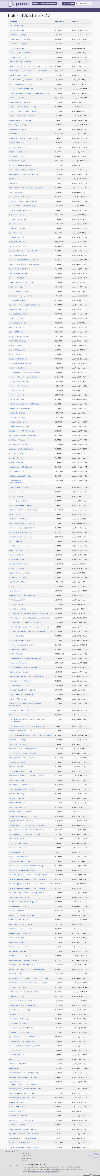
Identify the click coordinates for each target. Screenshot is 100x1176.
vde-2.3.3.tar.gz (15, 1059)
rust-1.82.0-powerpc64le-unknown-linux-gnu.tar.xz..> (30, 879)
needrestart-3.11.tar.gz (18, 672)
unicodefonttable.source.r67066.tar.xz (24, 1046)
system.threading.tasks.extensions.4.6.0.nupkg (28, 983)
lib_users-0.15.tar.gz (17, 555)
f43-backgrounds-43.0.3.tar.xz (21, 363)
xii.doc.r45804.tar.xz (17, 1107)
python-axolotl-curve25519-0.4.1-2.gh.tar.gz (26, 830)
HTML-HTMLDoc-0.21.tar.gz (20, 62)
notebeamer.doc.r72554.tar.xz (21, 685)
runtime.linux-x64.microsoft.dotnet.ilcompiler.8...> (29, 866)
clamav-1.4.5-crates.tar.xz (19, 269)
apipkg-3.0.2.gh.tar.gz (18, 147)
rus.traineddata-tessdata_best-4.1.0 (23, 870)
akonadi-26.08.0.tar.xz (18, 129)
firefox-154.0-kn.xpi (17, 395)
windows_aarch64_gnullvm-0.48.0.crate (25, 1089)
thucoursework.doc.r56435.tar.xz (22, 1001)
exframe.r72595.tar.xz (18, 359)
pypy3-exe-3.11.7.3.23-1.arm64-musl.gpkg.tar (27, 825)
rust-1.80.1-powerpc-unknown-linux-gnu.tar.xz (28, 875)
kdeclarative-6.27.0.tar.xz (19, 519)
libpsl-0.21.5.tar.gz (16, 568)
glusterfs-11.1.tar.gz (17, 440)
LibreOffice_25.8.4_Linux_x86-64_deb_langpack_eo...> (30, 71)
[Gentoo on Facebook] (13, 1165)
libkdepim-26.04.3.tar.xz (19, 564)
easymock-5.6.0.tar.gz (17, 327)
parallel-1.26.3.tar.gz (17, 762)
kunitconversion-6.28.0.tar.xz (20, 537)
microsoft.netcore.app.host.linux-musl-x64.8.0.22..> (30, 627)
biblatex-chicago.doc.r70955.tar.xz (23, 201)
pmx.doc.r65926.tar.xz (18, 785)
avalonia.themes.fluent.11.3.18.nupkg (24, 174)
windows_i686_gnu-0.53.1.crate (21, 1093)
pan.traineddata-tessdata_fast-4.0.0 (23, 749)
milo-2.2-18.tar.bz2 (16, 636)
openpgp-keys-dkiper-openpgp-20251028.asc (27, 726)
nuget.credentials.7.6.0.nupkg (21, 694)
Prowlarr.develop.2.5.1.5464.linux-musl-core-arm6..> (30, 93)
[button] (68, 3)
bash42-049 (13, 183)
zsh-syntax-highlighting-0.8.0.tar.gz (23, 1147)
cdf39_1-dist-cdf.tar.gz (18, 255)
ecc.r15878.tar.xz (16, 332)
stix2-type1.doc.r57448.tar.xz (20, 956)
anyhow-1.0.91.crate (17, 143)
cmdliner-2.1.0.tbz (16, 278)
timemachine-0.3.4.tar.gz (19, 1019)
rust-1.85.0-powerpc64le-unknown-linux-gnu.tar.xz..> (30, 888)
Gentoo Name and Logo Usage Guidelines (43, 1171)
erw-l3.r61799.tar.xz (17, 350)
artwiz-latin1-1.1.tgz (17, 161)
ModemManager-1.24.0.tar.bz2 (21, 84)
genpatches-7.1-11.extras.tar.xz (22, 431)
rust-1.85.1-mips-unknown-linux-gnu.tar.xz (26, 893)
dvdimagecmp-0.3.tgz (17, 323)
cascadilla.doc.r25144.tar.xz (20, 246)
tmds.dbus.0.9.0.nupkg (18, 1023)
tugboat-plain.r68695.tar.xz (20, 1032)
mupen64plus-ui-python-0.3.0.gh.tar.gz (25, 658)
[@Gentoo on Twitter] (10, 1165)
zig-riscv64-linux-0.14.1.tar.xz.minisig (24, 1134)
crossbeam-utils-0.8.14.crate (20, 296)
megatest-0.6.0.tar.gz (17, 609)
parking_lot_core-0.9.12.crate (20, 771)
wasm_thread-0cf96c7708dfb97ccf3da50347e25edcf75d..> (27, 1083)
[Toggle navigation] (9, 10)
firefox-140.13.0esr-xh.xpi (19, 381)
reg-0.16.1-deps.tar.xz (18, 857)
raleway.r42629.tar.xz (17, 848)
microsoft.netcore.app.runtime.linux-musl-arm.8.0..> (30, 631)
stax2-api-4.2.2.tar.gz (17, 951)
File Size (58, 21)
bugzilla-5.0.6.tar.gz (17, 228)
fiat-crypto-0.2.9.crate (17, 368)
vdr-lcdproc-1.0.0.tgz (17, 1064)
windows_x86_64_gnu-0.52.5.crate (22, 1098)
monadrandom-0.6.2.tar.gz (20, 640)
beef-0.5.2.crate (15, 192)
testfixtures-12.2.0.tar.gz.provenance (24, 992)
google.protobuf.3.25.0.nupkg (21, 449)
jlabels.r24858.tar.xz (17, 514)
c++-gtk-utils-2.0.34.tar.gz (19, 237)
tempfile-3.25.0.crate (17, 987)
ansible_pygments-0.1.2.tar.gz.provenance (26, 138)
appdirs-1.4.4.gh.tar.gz (18, 152)
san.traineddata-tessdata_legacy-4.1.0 (24, 902)
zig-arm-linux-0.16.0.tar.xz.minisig (23, 1129)
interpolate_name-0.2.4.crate (20, 505)
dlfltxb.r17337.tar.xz (17, 318)
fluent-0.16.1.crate (16, 399)
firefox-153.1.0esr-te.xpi (18, 386)
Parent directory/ (16, 26)
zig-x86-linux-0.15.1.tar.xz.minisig (22, 1138)
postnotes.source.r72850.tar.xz (21, 789)
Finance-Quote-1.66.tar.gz (19, 53)
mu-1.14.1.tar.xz (15, 654)
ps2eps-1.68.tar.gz (16, 798)
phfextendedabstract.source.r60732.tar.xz (26, 776)
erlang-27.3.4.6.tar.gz (17, 341)
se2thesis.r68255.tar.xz (18, 920)
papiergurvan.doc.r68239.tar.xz (22, 758)
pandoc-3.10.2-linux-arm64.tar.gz (22, 753)
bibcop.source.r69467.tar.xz (20, 197)
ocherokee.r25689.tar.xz (18, 715)
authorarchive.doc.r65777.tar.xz (22, 170)
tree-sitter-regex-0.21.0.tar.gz (21, 1028)
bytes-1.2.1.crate (15, 233)
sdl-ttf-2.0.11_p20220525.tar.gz (21, 915)
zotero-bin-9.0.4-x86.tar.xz (19, 1143)
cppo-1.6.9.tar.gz (16, 287)
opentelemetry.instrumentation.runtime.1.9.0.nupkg (30, 735)
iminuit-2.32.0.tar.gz (17, 496)
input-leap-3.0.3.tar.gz (18, 501)
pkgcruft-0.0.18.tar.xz (17, 780)
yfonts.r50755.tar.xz (17, 1125)
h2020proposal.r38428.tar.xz (20, 467)
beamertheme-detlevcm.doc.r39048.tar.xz (26, 188)
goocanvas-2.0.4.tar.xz (18, 444)
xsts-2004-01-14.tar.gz (18, 1116)
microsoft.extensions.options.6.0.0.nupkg (25, 622)
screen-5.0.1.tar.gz (16, 911)
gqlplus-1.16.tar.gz (16, 453)
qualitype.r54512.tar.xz (18, 843)
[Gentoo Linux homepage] (18, 4)
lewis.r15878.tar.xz (16, 550)
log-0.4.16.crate (15, 591)
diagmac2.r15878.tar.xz (18, 314)
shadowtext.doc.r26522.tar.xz (21, 924)
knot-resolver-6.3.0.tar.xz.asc (20, 532)
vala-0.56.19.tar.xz (16, 1055)
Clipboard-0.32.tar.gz (17, 35)
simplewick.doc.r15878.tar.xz (20, 929)
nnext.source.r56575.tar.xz (20, 681)
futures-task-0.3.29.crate (19, 426)
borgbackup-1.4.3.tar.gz (18, 219)
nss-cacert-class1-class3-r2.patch (22, 690)
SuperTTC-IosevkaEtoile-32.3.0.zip (22, 107)
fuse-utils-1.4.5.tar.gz (17, 417)
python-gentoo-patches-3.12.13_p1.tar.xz (25, 834)
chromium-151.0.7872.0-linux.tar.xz (23, 260)
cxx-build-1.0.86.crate (17, 300)
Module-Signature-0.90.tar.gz (21, 89)
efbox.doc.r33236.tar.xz (18, 336)
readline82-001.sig (16, 852)
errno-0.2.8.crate (16, 345)
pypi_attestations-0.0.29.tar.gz (21, 821)
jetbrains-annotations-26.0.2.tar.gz (23, 510)
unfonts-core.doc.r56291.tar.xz (21, 1041)
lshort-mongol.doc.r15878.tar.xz (22, 595)
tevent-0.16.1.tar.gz (17, 996)
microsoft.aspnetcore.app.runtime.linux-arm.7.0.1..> (30, 613)
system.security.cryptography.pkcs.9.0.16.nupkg (28, 978)
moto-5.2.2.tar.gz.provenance (21, 645)
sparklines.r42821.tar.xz (18, 947)
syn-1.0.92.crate (15, 974)
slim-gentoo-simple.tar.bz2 (20, 933)
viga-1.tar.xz (14, 1068)
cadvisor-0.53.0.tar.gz (17, 242)
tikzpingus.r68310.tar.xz (18, 1014)
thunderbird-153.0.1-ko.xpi (20, 1010)
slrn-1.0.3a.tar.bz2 (16, 938)
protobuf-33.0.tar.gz (17, 794)
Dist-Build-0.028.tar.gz (18, 44)
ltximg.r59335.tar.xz (17, 600)
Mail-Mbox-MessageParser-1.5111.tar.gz (25, 80)
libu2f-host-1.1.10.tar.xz (18, 582)
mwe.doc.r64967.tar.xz (18, 663)
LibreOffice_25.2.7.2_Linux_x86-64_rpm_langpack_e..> (30, 66)
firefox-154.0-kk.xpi (16, 390)
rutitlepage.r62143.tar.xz (19, 897)
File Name (13, 21)
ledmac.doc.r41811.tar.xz (19, 546)
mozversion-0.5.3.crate (18, 649)
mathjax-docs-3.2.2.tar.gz (19, 604)
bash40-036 (13, 179)
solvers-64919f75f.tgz (17, 942)
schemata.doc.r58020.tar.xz (20, 906)
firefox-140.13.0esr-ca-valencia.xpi (23, 377)
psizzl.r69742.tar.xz (17, 803)
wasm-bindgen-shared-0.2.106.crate (24, 1077)
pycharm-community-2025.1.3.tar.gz (23, 816)
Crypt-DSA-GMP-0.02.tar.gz (20, 39)
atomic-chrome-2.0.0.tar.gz (20, 165)
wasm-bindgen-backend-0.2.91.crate (24, 1073)
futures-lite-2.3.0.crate (18, 422)
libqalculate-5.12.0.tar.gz (19, 573)
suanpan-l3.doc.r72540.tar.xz (21, 965)
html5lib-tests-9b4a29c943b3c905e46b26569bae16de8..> (26, 481)
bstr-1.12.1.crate (15, 224)
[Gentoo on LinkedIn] (17, 1165)
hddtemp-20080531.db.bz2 (20, 476)
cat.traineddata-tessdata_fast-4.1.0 (23, 251)
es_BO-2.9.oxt (14, 354)
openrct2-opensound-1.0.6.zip (21, 731)
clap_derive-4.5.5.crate (18, 273)
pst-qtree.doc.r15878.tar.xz (20, 812)
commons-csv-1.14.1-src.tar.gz (21, 282)
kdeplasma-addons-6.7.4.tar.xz (21, 523)
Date (74, 21)
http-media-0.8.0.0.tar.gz (19, 487)
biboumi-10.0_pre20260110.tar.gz (22, 206)
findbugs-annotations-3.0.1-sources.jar (25, 372)
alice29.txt (13, 134)
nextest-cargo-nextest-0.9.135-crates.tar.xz (26, 676)
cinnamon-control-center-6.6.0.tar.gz (24, 264)
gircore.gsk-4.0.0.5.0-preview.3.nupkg (24, 435)
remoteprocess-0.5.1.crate (19, 861)
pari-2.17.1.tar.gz (16, 767)
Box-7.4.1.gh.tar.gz (16, 30)
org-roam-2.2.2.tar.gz (17, 740)
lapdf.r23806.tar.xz (16, 541)
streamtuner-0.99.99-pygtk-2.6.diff (23, 960)
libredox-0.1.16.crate (17, 577)
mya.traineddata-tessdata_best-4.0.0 (24, 667)
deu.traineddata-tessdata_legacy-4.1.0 (24, 305)
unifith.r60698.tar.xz (17, 1050)
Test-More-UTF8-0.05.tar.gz (20, 120)
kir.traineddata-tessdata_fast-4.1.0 (23, 528)
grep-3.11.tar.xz (15, 458)
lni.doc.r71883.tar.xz (17, 586)
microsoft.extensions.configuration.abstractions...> (29, 618)
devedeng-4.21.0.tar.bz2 (19, 309)
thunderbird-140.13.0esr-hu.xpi (22, 1005)
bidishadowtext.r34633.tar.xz (21, 210)
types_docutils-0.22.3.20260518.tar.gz (24, 1037)
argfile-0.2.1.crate (16, 156)
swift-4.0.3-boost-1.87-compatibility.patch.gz (27, 969)
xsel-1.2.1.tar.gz (15, 1111)
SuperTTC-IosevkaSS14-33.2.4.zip (22, 111)
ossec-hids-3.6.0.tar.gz (18, 744)
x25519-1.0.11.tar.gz (17, 1102)
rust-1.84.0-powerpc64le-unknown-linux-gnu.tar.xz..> (30, 884)
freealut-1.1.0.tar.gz (17, 413)
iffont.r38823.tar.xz (16, 492)
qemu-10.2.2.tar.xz (16, 839)
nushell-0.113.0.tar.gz (18, 699)
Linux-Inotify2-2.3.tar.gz (18, 75)
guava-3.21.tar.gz (16, 462)
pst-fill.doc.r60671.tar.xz (19, 807)
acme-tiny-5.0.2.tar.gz (18, 125)
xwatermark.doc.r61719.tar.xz (21, 1120)
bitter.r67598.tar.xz (17, 215)
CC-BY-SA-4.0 (80, 1169)
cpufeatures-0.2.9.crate (18, 291)
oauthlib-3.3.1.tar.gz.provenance (22, 710)
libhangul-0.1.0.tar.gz (17, 559)
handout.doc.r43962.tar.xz (19, 471)
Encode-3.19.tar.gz (16, 48)
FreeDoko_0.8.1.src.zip (18, 57)
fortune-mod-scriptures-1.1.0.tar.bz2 (24, 404)
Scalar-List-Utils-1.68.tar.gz (20, 102)
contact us (24, 1161)
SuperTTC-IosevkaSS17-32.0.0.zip (22, 116)
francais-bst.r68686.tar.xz (19, 408)
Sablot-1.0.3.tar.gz (16, 98)
